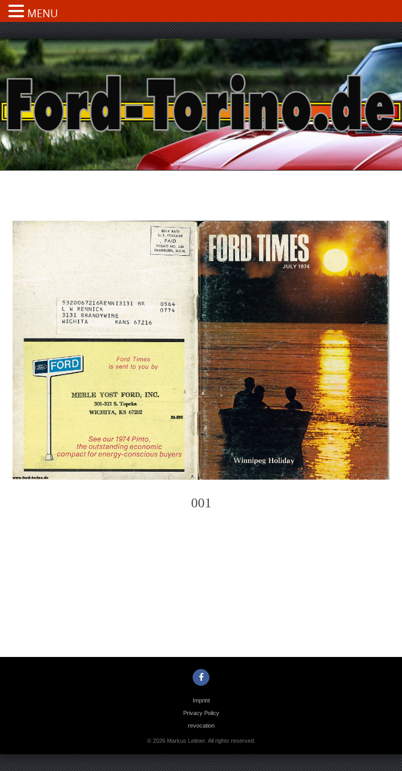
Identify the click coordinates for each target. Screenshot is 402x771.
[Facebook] (201, 677)
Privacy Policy (201, 713)
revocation (201, 725)
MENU (42, 13)
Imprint (201, 700)
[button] (17, 12)
